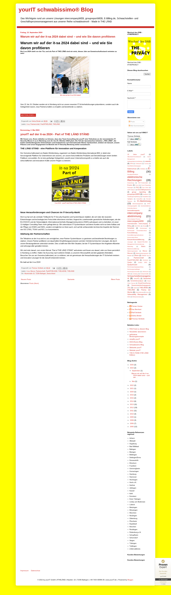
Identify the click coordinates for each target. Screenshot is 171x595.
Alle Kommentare (136, 126)
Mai (133, 381)
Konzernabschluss (132, 237)
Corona (146, 163)
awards (148, 161)
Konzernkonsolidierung (135, 239)
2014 (132, 401)
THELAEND (62, 271)
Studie (135, 287)
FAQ (137, 187)
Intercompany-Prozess (133, 219)
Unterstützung (140, 292)
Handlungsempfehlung (133, 196)
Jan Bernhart (136, 309)
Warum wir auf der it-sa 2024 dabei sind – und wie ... (140, 375)
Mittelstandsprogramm (142, 253)
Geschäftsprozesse (144, 190)
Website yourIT (135, 350)
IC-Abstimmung (144, 201)
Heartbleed (145, 196)
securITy (137, 278)
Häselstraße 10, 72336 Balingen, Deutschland (39, 273)
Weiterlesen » (28, 115)
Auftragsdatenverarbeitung (134, 161)
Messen (130, 253)
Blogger (130, 580)
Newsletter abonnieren (137, 332)
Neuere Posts (26, 279)
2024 (132, 368)
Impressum (24, 571)
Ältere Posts (115, 279)
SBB (128, 273)
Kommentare (143, 228)
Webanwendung (137, 297)
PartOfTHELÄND (46, 124)
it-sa (28, 124)
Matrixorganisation (132, 251)
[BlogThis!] (57, 121)
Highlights (130, 199)
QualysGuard (132, 265)
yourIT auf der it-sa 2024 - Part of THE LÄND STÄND (54, 134)
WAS (128, 297)
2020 (132, 392)
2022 (132, 385)
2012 (132, 407)
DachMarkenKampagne (134, 166)
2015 (132, 398)
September (136, 371)
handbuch (146, 194)
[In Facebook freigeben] (62, 121)
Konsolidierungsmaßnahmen (135, 235)
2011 (132, 411)
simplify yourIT (134, 339)
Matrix (143, 246)
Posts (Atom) (34, 283)
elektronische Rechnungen (134, 179)
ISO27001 (137, 226)
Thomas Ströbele (38, 268)
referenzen (145, 271)
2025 (132, 365)
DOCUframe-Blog (135, 342)
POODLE (145, 260)
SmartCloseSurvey (144, 283)
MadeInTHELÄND (142, 242)
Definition (142, 169)
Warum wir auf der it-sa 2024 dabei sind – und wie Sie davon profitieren (67, 36)
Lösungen (130, 242)
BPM (131, 163)
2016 (132, 395)
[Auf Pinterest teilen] (64, 121)
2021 (132, 388)
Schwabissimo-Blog (136, 345)
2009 (132, 417)
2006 (132, 423)
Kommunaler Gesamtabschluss (137, 230)
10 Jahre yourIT (136, 154)
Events (129, 185)
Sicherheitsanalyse (137, 281)
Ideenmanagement (137, 203)
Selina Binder (36, 121)
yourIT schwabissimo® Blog (56, 10)
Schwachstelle (144, 273)
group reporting (139, 192)
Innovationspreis (133, 210)
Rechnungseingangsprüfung (135, 267)
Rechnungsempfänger (133, 269)
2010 (132, 414)
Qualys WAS (142, 262)
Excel (137, 185)
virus (147, 292)
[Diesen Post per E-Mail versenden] (55, 121)
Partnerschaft (35, 124)
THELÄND (56, 124)
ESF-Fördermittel (143, 183)
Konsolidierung (132, 233)
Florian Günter (137, 306)
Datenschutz (132, 169)
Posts (132, 122)
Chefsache (139, 163)
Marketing (130, 246)
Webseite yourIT (135, 347)
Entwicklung (130, 183)
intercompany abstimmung (134, 215)
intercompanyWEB (135, 221)
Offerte (136, 255)
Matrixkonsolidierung (133, 248)
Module (129, 255)
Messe (32, 271)
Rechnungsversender (133, 271)
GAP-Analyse (131, 189)
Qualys (129, 262)
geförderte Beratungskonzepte (136, 335)
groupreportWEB (133, 194)
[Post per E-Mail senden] (51, 121)
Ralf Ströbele (136, 312)
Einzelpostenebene (132, 174)
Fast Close (145, 187)
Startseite (70, 279)
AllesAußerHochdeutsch (134, 156)
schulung (135, 273)
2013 (132, 404)
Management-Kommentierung (135, 244)
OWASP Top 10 (146, 255)
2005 (132, 426)
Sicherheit (147, 278)
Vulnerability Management (137, 294)
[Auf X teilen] (59, 121)
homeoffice (139, 199)
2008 (132, 420)
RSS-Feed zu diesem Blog (139, 329)
